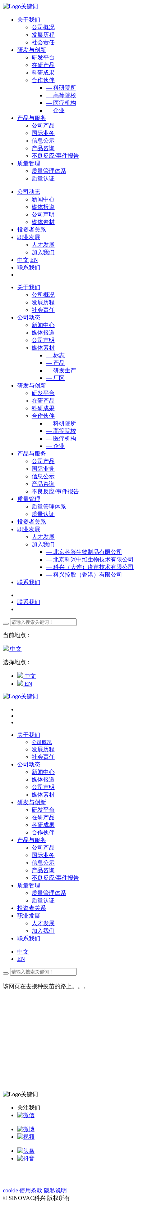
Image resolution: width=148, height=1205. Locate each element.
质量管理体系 (49, 171)
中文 (23, 260)
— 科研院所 (61, 88)
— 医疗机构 (61, 103)
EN (34, 260)
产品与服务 (31, 454)
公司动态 (28, 317)
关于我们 (28, 287)
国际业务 (43, 133)
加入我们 (43, 252)
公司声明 (43, 214)
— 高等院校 (61, 95)
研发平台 (43, 57)
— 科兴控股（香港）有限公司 (84, 575)
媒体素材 (43, 222)
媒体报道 (43, 207)
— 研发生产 (61, 370)
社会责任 (43, 42)
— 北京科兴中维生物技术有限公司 (90, 559)
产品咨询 (43, 148)
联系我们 (28, 267)
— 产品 (55, 363)
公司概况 (43, 27)
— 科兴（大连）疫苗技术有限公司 (90, 567)
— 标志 (55, 355)
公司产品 (43, 125)
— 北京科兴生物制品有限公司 (84, 552)
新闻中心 (43, 199)
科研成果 (43, 73)
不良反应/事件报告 (55, 156)
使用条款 (30, 1190)
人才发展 (43, 245)
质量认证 (43, 178)
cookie (10, 1190)
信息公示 (43, 141)
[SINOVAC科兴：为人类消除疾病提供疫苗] (20, 6)
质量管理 (28, 499)
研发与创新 (31, 385)
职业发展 (28, 529)
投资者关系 (31, 522)
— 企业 (55, 110)
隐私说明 (55, 1190)
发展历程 (43, 35)
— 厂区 (55, 378)
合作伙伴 (43, 80)
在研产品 (43, 65)
